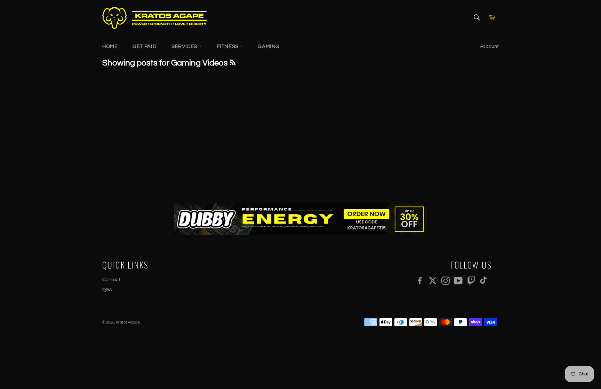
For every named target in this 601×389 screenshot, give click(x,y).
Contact (111, 279)
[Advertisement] (300, 133)
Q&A (107, 289)
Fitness (228, 46)
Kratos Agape (128, 322)
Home (110, 46)
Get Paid (145, 46)
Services (184, 46)
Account (489, 46)
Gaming (269, 46)
